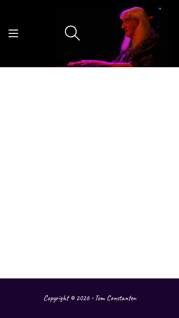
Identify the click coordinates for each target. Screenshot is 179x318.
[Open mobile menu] (13, 33)
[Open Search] (72, 33)
